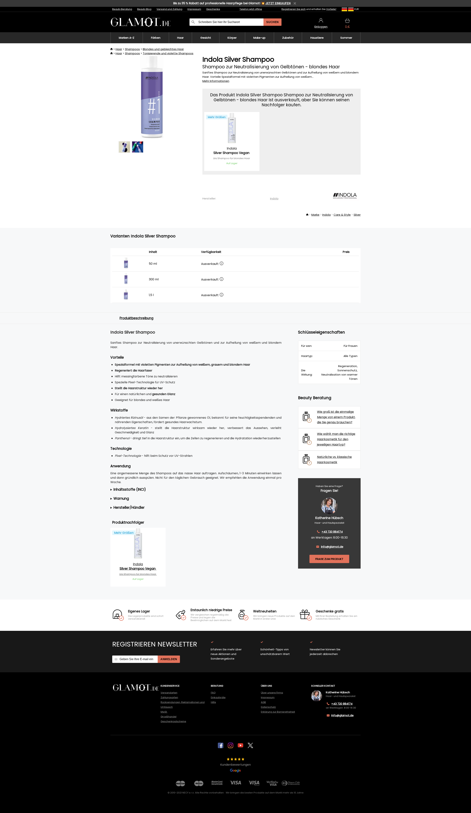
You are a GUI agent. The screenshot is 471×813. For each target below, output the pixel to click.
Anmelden (168, 659)
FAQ (213, 692)
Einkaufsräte (218, 697)
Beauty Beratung (122, 9)
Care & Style (342, 215)
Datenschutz (268, 707)
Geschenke (213, 9)
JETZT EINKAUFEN (278, 3)
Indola (274, 198)
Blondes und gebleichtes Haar (163, 49)
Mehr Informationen (215, 81)
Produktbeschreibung (136, 318)
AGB (263, 702)
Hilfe (213, 702)
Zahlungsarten (169, 697)
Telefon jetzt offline (251, 9)
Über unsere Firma (272, 692)
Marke (315, 215)
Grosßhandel (168, 716)
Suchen (272, 22)
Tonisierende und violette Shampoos (168, 53)
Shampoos (132, 49)
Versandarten (169, 692)
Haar (119, 49)
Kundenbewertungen (235, 765)
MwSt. (164, 712)
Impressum (194, 9)
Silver (357, 215)
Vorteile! (331, 9)
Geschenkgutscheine (173, 721)
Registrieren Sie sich (293, 9)
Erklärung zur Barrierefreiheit (278, 712)
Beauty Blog (144, 9)
